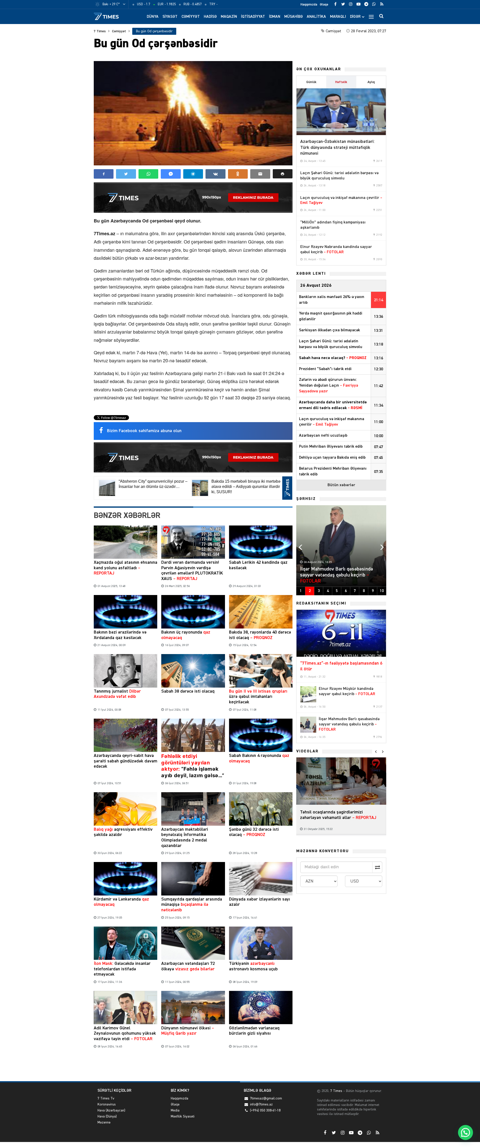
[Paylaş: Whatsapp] (148, 174)
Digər (355, 17)
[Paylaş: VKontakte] (215, 174)
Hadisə (210, 17)
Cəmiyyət (191, 17)
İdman (274, 17)
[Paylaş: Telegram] (193, 174)
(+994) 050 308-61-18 (265, 1110)
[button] (282, 173)
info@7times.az (261, 1104)
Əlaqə (324, 4)
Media (175, 1110)
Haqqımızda (308, 4)
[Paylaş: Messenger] (170, 174)
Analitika (316, 17)
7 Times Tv (106, 1098)
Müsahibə (293, 17)
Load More (193, 1065)
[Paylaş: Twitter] (126, 174)
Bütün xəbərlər (341, 485)
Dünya (152, 17)
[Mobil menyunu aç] (371, 17)
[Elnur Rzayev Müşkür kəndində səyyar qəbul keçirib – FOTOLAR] (308, 694)
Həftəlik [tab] (341, 82)
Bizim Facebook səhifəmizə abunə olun (144, 431)
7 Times (100, 31)
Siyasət (170, 17)
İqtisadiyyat (253, 17)
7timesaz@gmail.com (266, 1098)
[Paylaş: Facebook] (104, 174)
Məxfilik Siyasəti (182, 1116)
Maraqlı (338, 17)
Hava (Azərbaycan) (111, 1110)
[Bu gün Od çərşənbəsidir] (193, 113)
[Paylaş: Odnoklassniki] (238, 174)
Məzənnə (104, 1122)
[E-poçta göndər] (260, 174)
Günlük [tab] (311, 82)
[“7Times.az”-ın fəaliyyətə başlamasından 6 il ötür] (341, 633)
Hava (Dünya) (107, 1116)
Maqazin (229, 17)
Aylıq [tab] (371, 82)
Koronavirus (107, 1104)
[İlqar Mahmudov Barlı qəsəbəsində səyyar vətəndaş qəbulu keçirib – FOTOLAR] (308, 725)
